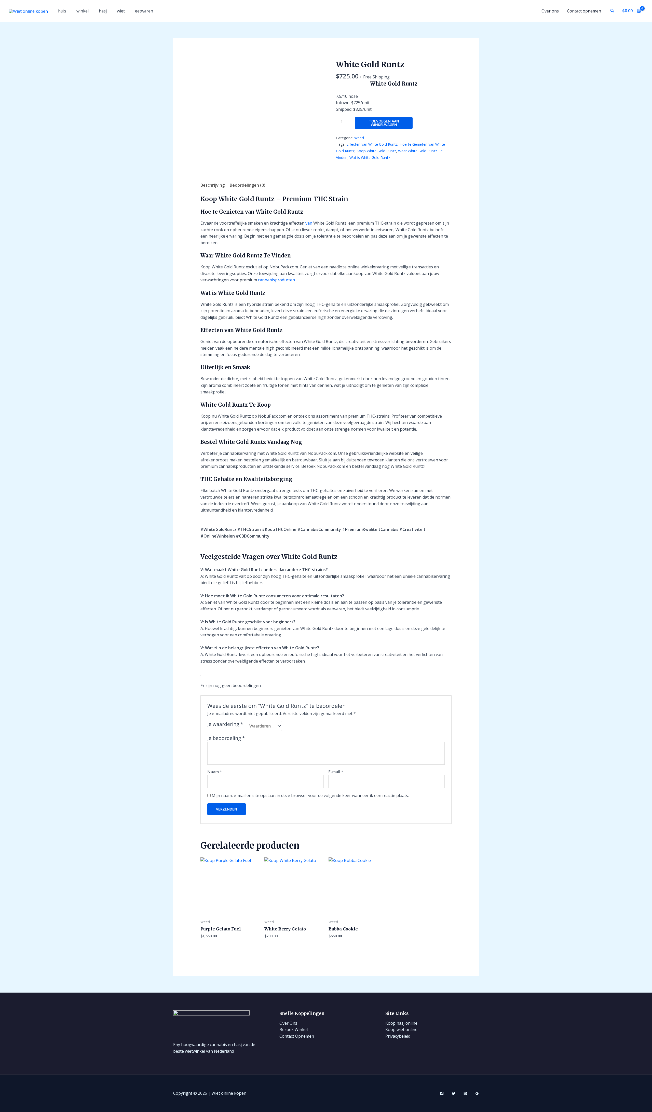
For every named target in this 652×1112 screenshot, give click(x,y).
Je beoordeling (226, 738)
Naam (214, 772)
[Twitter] (453, 1093)
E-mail (335, 772)
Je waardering (225, 724)
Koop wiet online (401, 1029)
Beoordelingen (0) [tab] (247, 185)
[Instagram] (465, 1093)
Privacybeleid (397, 1036)
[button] (612, 11)
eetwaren (144, 11)
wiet (121, 11)
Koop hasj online (401, 1023)
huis (62, 11)
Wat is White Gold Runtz (369, 157)
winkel (82, 11)
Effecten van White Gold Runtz (372, 144)
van (308, 223)
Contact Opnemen (296, 1036)
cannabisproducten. (277, 280)
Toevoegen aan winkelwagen (384, 123)
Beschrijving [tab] (212, 185)
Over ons (550, 11)
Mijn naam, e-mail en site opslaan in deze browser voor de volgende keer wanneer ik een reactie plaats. (310, 795)
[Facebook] (442, 1093)
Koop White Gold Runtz (376, 150)
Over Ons (288, 1023)
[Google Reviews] (477, 1093)
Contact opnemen (584, 11)
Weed (359, 137)
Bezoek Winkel (293, 1029)
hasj (103, 11)
